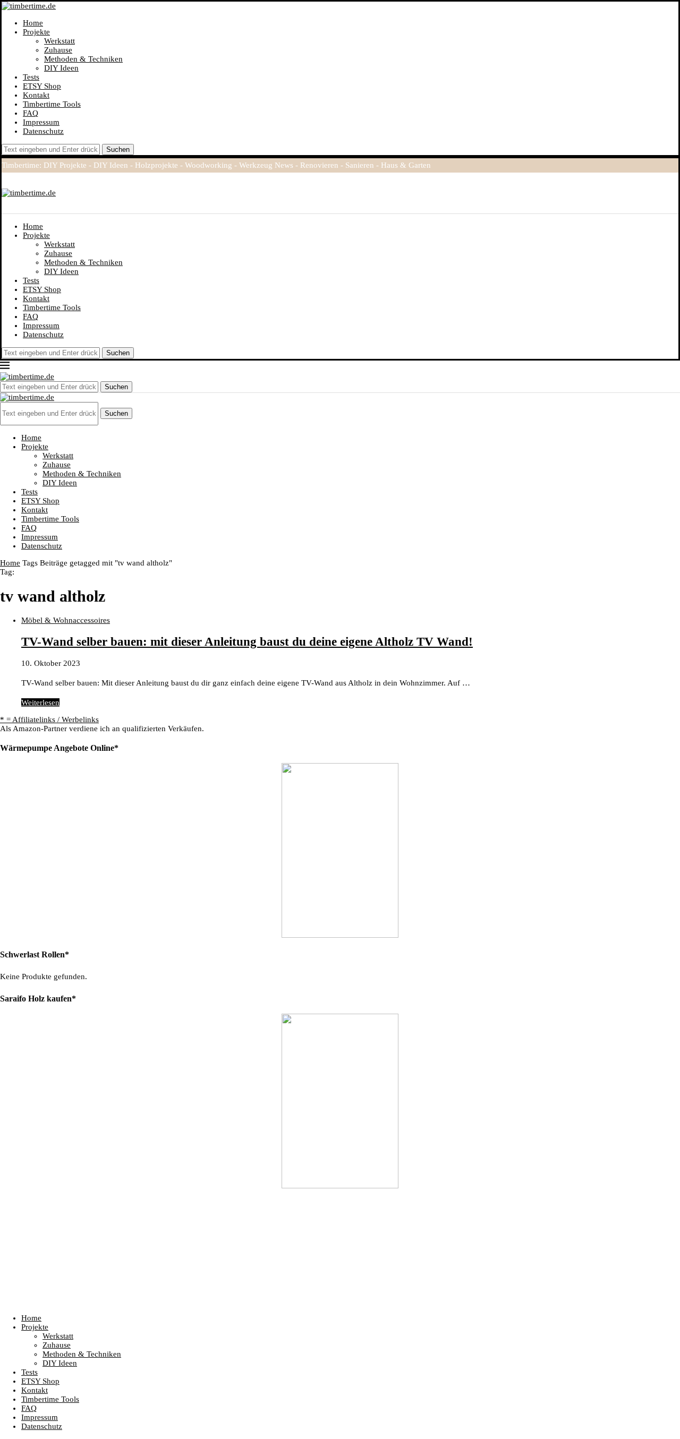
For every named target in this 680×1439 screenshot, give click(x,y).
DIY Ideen (61, 68)
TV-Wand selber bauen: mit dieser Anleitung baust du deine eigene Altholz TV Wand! (247, 641)
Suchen (118, 149)
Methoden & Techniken (83, 59)
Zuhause (58, 50)
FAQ (30, 113)
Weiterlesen (40, 702)
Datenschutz (43, 131)
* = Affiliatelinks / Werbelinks (49, 719)
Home (33, 23)
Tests (31, 77)
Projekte (36, 32)
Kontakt (36, 95)
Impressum (41, 122)
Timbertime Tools (52, 104)
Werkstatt (59, 41)
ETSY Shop (42, 86)
